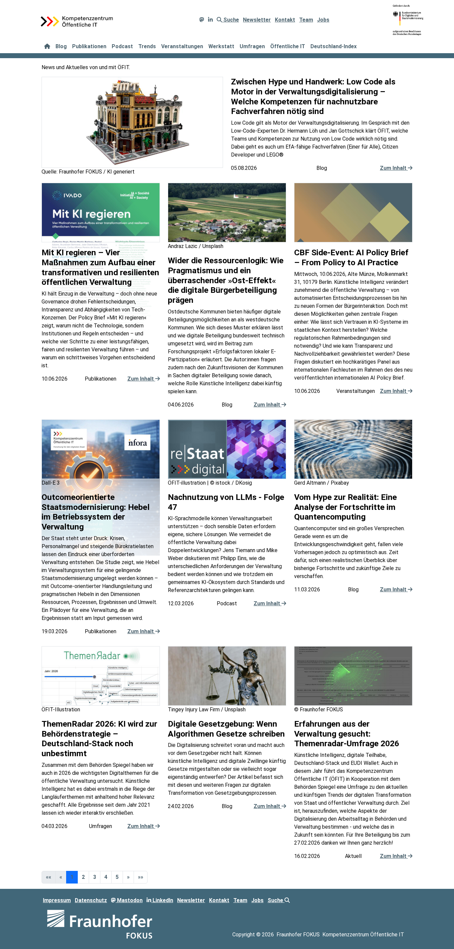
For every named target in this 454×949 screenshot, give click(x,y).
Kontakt (285, 20)
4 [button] (105, 877)
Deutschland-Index (333, 46)
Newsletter (257, 20)
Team (306, 20)
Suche (230, 20)
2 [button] (83, 877)
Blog (61, 46)
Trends (147, 46)
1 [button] (71, 877)
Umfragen (252, 46)
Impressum (57, 900)
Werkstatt (221, 46)
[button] (128, 877)
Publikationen (89, 46)
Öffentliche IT (287, 46)
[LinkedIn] (210, 20)
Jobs (323, 20)
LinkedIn (162, 900)
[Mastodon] (201, 20)
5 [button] (117, 877)
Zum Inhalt (394, 168)
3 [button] (94, 877)
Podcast (122, 46)
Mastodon (129, 900)
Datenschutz (91, 900)
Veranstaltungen (182, 46)
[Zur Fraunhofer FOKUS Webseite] (100, 924)
